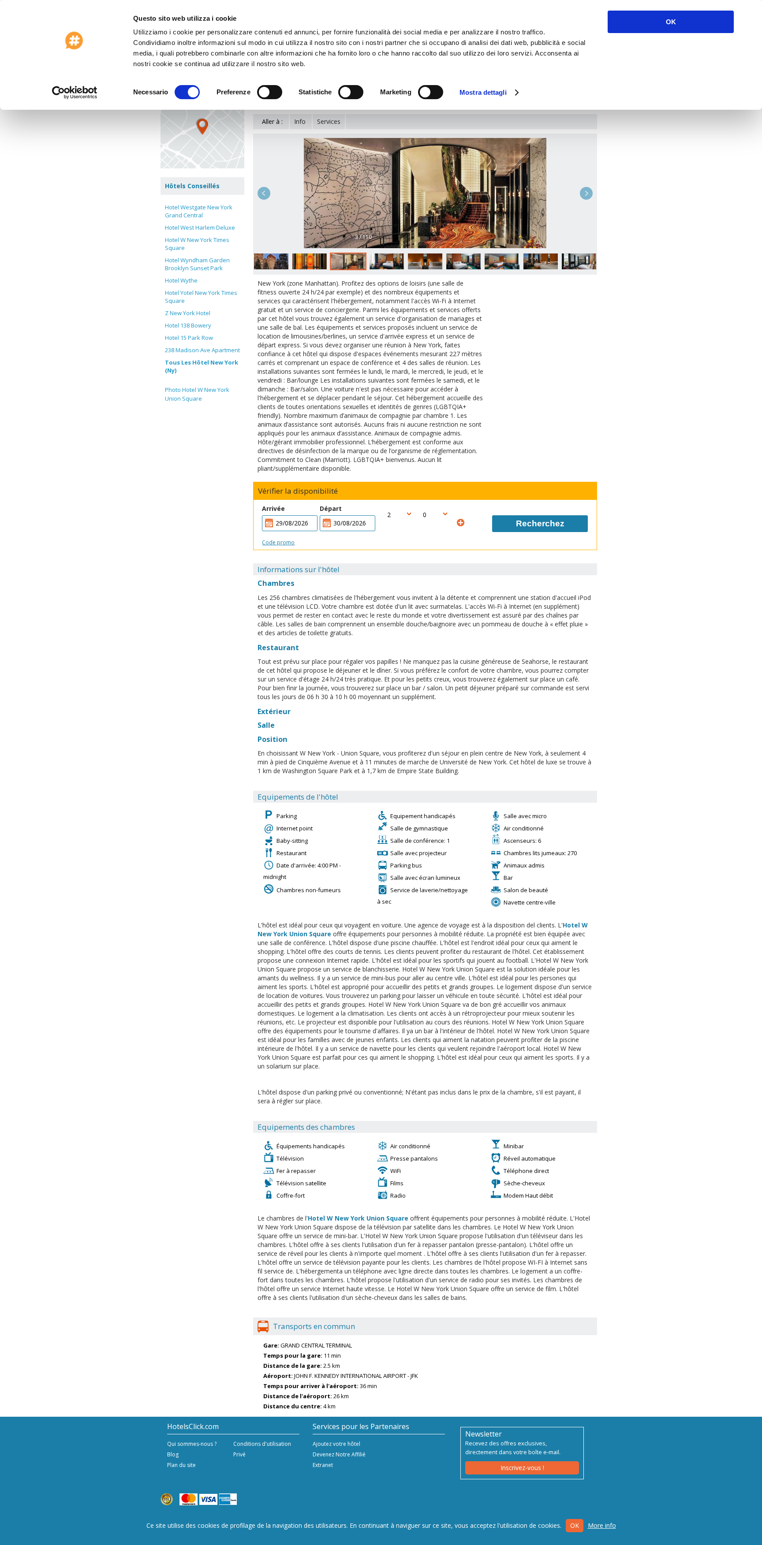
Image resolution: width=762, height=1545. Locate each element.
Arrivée (273, 508)
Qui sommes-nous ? (192, 1444)
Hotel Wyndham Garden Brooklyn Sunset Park (197, 264)
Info (300, 121)
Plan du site (181, 1465)
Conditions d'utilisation (262, 1444)
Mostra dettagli (483, 92)
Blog (173, 1454)
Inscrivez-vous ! (522, 1467)
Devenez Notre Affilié (339, 1454)
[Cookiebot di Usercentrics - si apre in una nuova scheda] (74, 92)
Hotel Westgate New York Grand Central (198, 211)
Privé (239, 1454)
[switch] (269, 92)
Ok (574, 1525)
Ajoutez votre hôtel (336, 1444)
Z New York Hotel (187, 313)
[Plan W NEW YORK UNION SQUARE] (202, 126)
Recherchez (540, 523)
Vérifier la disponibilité (298, 491)
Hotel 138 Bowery (188, 325)
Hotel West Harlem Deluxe (200, 227)
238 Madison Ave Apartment (202, 350)
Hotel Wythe (181, 280)
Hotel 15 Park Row (189, 338)
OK (671, 22)
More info (602, 1525)
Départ (331, 508)
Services (328, 121)
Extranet (323, 1465)
